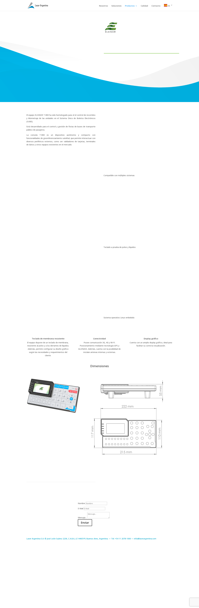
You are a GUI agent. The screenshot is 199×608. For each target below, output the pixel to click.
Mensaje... (82, 517)
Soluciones (116, 6)
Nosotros (103, 6)
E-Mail (80, 508)
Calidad (144, 6)
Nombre (81, 503)
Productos (130, 6)
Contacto (155, 6)
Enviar (85, 522)
